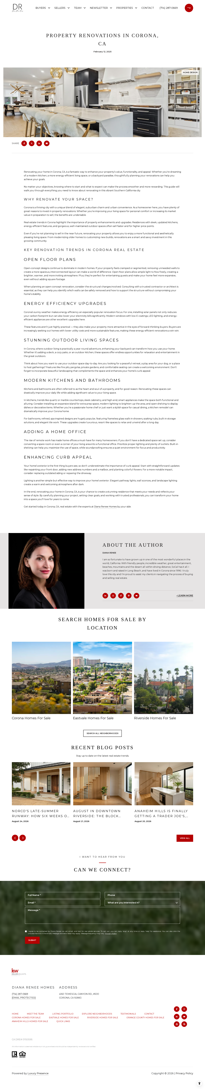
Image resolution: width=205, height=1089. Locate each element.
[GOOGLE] (184, 1024)
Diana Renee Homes (105, 506)
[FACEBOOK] (121, 595)
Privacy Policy (111, 933)
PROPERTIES (124, 7)
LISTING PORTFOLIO (62, 1014)
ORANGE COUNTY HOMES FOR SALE (145, 1017)
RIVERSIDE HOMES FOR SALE (102, 1017)
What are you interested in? (124, 902)
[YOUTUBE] (136, 595)
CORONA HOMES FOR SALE (26, 1017)
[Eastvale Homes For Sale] (102, 678)
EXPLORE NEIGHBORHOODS (97, 1014)
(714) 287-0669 (169, 7)
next (22, 838)
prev (15, 838)
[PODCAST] (129, 595)
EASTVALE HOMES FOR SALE (64, 1017)
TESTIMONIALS (128, 1014)
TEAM (77, 7)
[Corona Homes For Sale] (41, 678)
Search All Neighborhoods (102, 733)
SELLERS (59, 7)
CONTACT (149, 1014)
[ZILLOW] (176, 1024)
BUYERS (41, 7)
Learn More (185, 595)
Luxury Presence (38, 1073)
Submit (32, 940)
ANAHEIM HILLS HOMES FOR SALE (30, 1021)
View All (185, 838)
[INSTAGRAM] (113, 595)
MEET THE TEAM (35, 1014)
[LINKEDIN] (105, 595)
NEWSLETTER (99, 7)
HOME (15, 1014)
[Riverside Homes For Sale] (163, 678)
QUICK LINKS (63, 1021)
